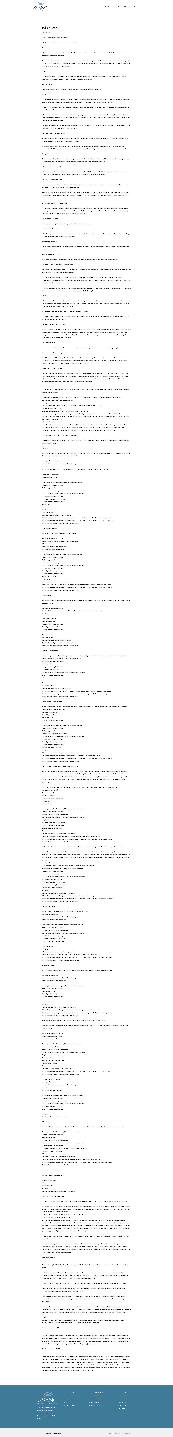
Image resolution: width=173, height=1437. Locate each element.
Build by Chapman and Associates (119, 1433)
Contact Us (135, 6)
